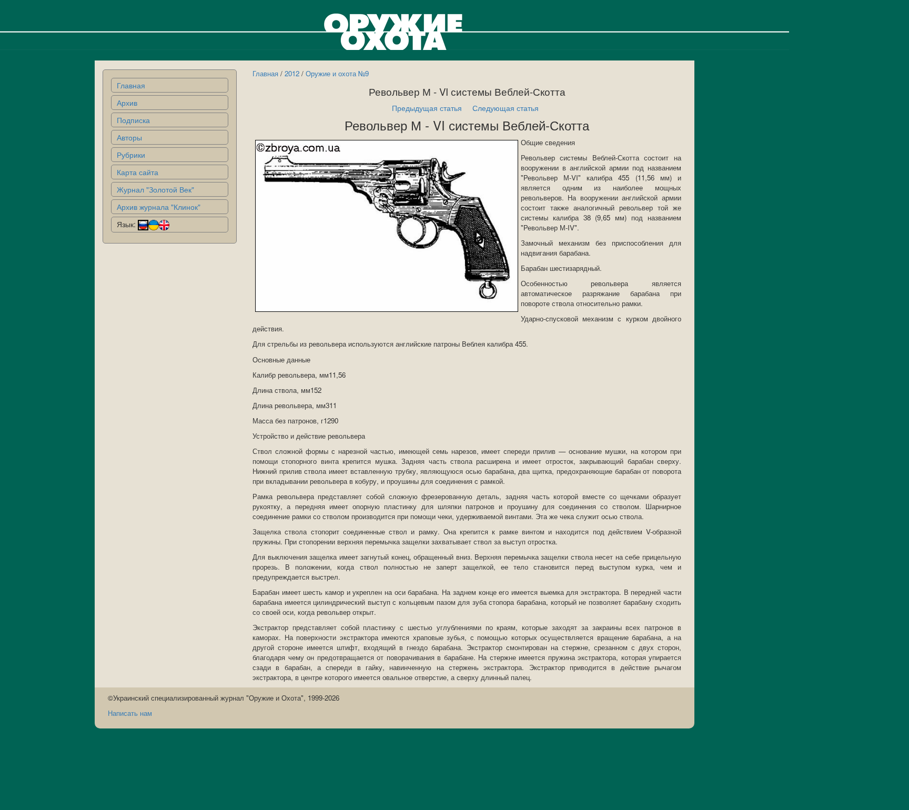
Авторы (129, 137)
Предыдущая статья (427, 108)
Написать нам (130, 713)
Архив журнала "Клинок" (158, 206)
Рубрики (131, 154)
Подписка (133, 120)
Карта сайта (137, 172)
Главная (131, 85)
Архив (127, 102)
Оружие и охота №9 (337, 73)
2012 (292, 73)
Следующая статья (505, 108)
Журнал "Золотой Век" (155, 189)
